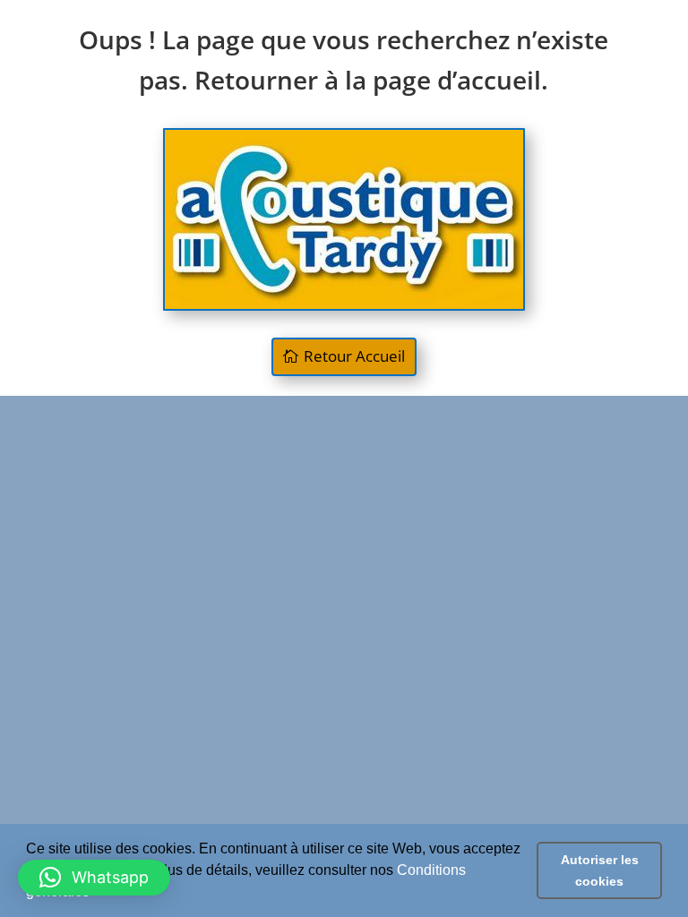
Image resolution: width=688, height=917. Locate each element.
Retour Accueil (354, 356)
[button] (94, 878)
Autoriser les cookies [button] (600, 870)
